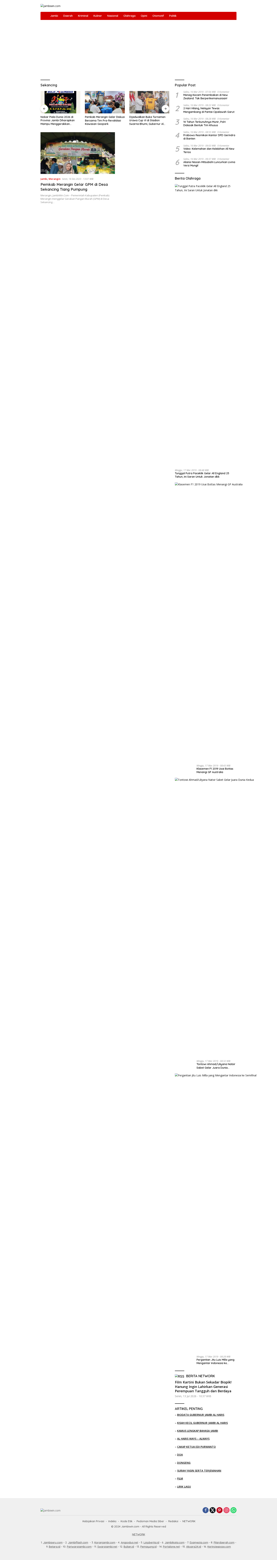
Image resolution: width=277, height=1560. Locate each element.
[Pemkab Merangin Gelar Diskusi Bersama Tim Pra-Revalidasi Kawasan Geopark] (105, 102)
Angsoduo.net (129, 1542)
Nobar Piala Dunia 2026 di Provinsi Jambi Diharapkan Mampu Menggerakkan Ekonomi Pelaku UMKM (58, 120)
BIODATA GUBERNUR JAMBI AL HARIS (200, 1415)
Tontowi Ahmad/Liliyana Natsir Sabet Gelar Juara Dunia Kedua (216, 1065)
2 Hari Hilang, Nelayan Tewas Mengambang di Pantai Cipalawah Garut (208, 110)
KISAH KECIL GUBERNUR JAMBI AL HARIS (202, 1423)
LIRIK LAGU (184, 1486)
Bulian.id (129, 1546)
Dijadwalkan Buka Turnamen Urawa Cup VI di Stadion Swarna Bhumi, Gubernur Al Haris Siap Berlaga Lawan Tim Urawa (148, 120)
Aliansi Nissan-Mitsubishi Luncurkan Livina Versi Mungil (209, 163)
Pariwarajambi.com (79, 1546)
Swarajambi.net (107, 1546)
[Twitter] (213, 1510)
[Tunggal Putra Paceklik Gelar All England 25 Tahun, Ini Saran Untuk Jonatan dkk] (205, 325)
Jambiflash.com (78, 1542)
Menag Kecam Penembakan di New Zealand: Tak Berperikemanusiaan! (205, 96)
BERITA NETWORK (200, 1376)
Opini (144, 15)
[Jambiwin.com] (50, 6)
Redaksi (173, 1521)
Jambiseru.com (53, 1542)
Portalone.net (171, 1546)
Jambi (54, 15)
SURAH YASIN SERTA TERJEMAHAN (199, 1470)
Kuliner (97, 15)
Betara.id (54, 1546)
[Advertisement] (138, 48)
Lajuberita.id (151, 1542)
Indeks (112, 1521)
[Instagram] (226, 1510)
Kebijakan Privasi (93, 1521)
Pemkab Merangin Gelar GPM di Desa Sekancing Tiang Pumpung (74, 187)
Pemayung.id (148, 1546)
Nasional (112, 15)
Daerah (68, 15)
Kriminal (83, 15)
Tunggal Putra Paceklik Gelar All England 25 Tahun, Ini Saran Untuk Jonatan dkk (202, 475)
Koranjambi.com (104, 1542)
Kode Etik (126, 1521)
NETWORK (188, 1521)
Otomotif (158, 15)
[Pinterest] (220, 1510)
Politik (173, 15)
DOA (180, 1454)
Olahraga (129, 15)
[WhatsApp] (233, 1510)
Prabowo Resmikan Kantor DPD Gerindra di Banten (209, 137)
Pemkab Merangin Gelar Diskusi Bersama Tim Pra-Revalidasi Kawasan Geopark (105, 120)
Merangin (54, 179)
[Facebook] (206, 1510)
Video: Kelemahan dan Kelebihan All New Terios (208, 150)
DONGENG (184, 1462)
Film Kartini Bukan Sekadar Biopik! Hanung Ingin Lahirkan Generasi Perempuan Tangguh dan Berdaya (203, 1386)
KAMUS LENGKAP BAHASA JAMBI (197, 1431)
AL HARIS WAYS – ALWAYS (193, 1438)
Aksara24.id (193, 1546)
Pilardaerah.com (224, 1542)
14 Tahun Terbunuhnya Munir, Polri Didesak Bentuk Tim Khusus (204, 123)
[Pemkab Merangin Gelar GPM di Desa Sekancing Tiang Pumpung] (78, 153)
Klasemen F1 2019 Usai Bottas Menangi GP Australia (215, 770)
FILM (180, 1478)
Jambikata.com (174, 1542)
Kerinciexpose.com (219, 1546)
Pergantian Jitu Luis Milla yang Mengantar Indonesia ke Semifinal (215, 1361)
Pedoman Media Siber (150, 1521)
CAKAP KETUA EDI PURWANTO (196, 1446)
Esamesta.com (199, 1542)
